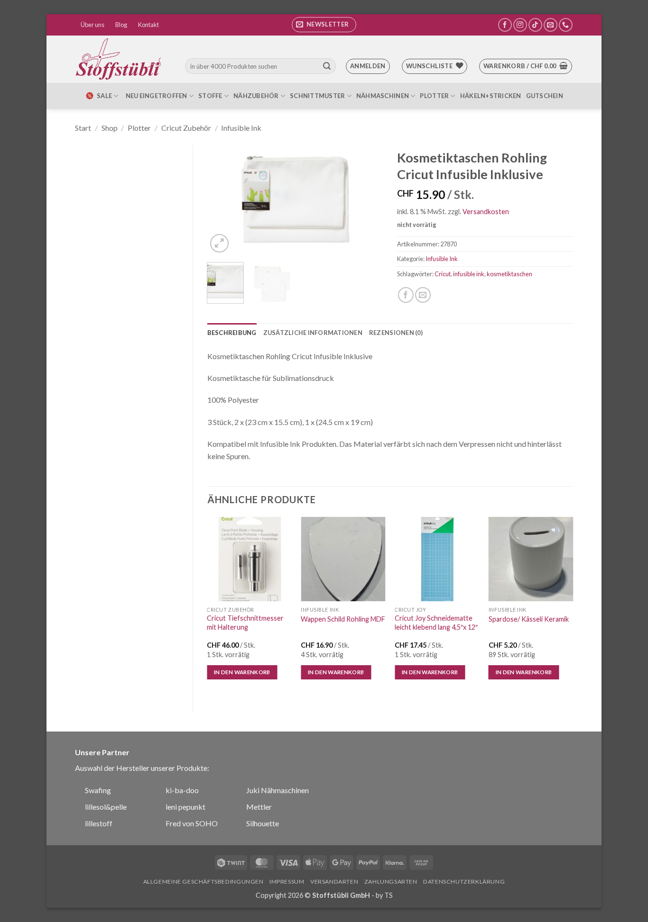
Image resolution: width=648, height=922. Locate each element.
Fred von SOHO (192, 823)
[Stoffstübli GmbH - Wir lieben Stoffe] (120, 59)
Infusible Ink (241, 127)
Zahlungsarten (390, 881)
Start (83, 127)
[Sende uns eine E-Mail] (550, 25)
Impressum (287, 881)
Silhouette (262, 823)
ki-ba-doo (182, 790)
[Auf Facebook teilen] (406, 295)
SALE (104, 95)
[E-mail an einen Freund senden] (423, 295)
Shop (110, 127)
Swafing (98, 790)
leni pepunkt (185, 806)
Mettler (259, 806)
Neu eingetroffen (156, 95)
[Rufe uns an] (566, 25)
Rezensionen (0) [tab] (396, 332)
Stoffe (210, 95)
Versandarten (334, 881)
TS (388, 895)
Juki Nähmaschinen (277, 790)
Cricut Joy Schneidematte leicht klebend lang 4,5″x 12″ (436, 622)
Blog (121, 24)
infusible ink (468, 274)
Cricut (443, 274)
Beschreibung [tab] (232, 332)
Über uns (92, 24)
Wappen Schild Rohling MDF (343, 619)
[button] (324, 24)
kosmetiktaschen (509, 274)
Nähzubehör (256, 95)
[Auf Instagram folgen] (520, 25)
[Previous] (222, 200)
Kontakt (148, 24)
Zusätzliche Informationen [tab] (312, 332)
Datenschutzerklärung (464, 881)
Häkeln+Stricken (490, 95)
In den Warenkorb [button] (242, 672)
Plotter (434, 95)
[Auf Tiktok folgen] (535, 25)
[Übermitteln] (327, 66)
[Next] (367, 200)
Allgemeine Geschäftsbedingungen (203, 881)
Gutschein (544, 95)
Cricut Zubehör (186, 127)
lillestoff (98, 823)
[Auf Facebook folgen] (505, 25)
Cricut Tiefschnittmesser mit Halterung (245, 622)
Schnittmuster (317, 95)
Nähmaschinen (382, 95)
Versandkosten (486, 212)
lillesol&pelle (106, 806)
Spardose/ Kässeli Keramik (529, 619)
